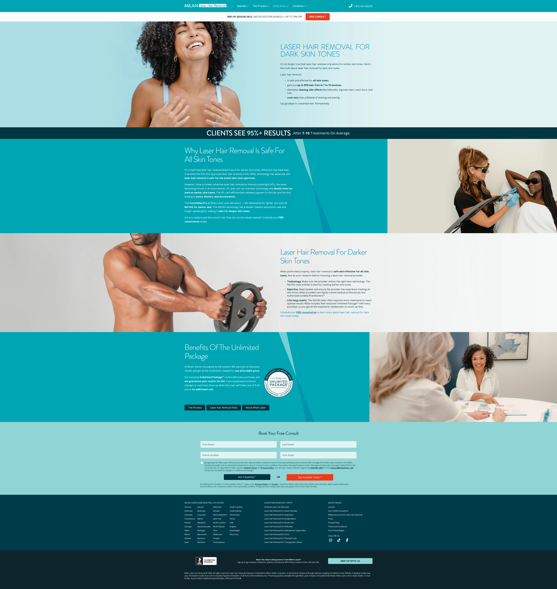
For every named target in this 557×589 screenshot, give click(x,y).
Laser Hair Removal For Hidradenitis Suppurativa (285, 530)
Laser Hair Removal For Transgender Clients (283, 542)
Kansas (200, 507)
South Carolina (236, 507)
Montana (201, 542)
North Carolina (219, 522)
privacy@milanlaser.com (342, 468)
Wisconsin (234, 534)
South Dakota (235, 511)
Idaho (187, 530)
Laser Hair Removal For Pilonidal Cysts (280, 538)
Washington (235, 530)
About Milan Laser (256, 407)
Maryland (201, 522)
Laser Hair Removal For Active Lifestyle (280, 511)
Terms (275, 484)
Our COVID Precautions (338, 511)
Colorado (188, 514)
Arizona (188, 507)
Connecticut (190, 518)
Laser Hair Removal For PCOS (276, 534)
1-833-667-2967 (316, 468)
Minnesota (202, 534)
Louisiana (201, 514)
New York (217, 518)
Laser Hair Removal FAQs (223, 407)
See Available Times (310, 477)
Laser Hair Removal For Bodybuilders (280, 518)
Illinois (187, 534)
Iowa (187, 542)
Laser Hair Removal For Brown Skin (279, 522)
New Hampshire (220, 514)
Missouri (201, 538)
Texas (232, 518)
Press (330, 518)
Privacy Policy (267, 468)
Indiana (188, 538)
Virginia (233, 526)
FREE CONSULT (317, 16)
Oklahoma (217, 534)
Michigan (201, 530)
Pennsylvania (219, 542)
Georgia (188, 526)
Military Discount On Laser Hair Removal (345, 514)
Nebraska (217, 507)
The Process (260, 6)
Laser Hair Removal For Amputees (278, 514)
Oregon (216, 538)
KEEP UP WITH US (350, 561)
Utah (232, 522)
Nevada (216, 511)
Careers (331, 507)
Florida (187, 522)
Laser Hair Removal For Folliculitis (278, 526)
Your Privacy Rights (336, 530)
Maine (200, 518)
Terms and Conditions (337, 526)
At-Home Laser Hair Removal (276, 507)
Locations (298, 6)
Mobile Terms (250, 468)
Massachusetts (204, 526)
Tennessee (235, 514)
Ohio (215, 530)
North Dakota (219, 526)
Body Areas (279, 6)
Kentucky (201, 511)
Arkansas (189, 511)
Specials (241, 6)
